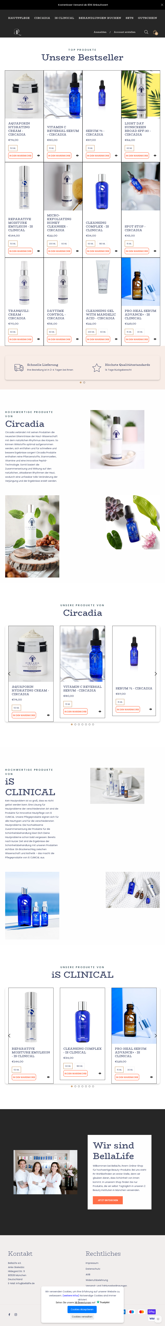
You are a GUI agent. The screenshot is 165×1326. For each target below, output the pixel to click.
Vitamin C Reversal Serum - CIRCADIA (63, 131)
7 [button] (93, 724)
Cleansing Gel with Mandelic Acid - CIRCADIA (101, 314)
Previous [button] (9, 674)
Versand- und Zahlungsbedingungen (106, 1285)
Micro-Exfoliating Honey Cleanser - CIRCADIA (59, 223)
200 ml (52, 243)
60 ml (129, 148)
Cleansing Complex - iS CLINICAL (97, 226)
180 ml (102, 243)
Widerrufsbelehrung (97, 1280)
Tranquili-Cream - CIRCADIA (18, 314)
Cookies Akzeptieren (82, 1309)
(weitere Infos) (71, 1295)
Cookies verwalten (82, 1316)
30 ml (140, 332)
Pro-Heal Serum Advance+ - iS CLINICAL (140, 314)
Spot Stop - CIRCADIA (135, 228)
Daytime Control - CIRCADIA (56, 314)
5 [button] (86, 724)
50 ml (13, 148)
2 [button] (84, 382)
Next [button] (156, 674)
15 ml (51, 148)
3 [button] (79, 724)
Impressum (92, 1263)
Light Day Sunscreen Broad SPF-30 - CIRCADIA (138, 129)
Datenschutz (93, 1268)
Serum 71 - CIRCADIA (95, 133)
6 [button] (89, 724)
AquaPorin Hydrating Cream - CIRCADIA (19, 129)
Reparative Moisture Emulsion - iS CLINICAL (20, 224)
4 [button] (82, 724)
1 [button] (81, 382)
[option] (43, 367)
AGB (88, 1274)
